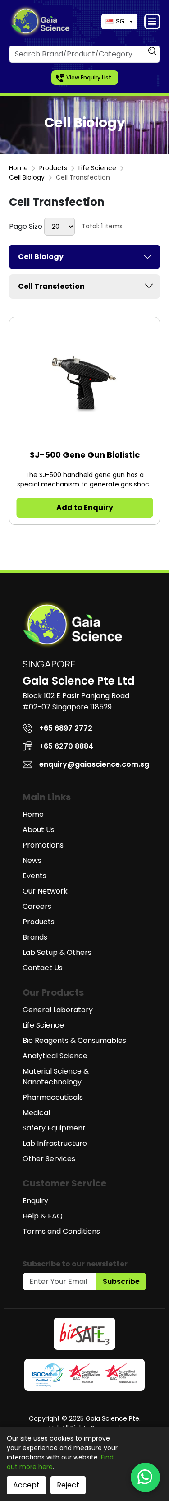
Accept (26, 1485)
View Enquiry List (88, 77)
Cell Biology (27, 177)
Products (53, 167)
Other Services (49, 1159)
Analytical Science (55, 1056)
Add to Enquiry (84, 507)
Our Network (45, 891)
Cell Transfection (51, 286)
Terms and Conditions (61, 1231)
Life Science (97, 167)
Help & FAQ (43, 1216)
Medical (36, 1112)
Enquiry (35, 1200)
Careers (37, 906)
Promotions (43, 845)
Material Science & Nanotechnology (56, 1076)
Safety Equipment (54, 1128)
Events (34, 876)
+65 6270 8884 (66, 746)
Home (18, 167)
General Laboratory (58, 1010)
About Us (39, 830)
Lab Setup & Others (57, 952)
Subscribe (121, 1281)
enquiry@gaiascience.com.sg (94, 764)
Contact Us (43, 968)
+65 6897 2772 (65, 728)
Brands (35, 937)
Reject (68, 1485)
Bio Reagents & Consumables (74, 1040)
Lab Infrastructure (55, 1143)
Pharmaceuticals (53, 1097)
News (32, 860)
